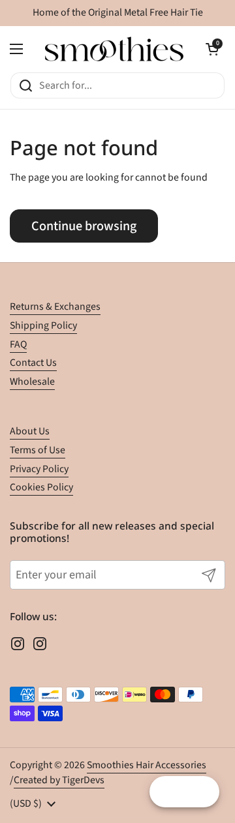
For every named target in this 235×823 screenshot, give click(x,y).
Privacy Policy (39, 469)
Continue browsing (83, 226)
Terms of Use (37, 450)
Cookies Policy (41, 487)
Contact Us (33, 362)
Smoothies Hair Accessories (146, 765)
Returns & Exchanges (55, 306)
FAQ (18, 344)
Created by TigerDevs (59, 780)
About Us (30, 431)
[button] (212, 49)
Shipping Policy (43, 325)
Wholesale (32, 381)
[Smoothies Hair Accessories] (114, 49)
